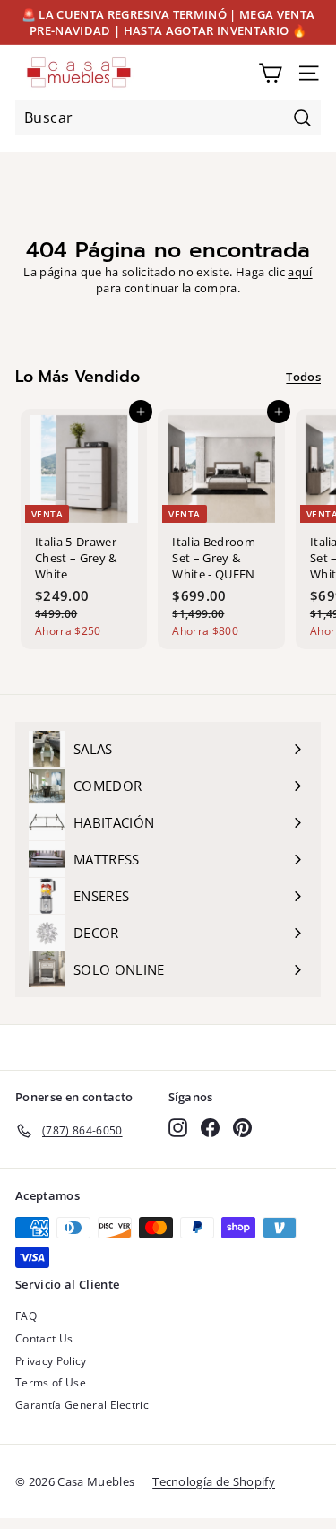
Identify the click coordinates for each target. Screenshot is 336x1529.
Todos (303, 377)
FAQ (26, 1316)
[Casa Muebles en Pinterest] (242, 1127)
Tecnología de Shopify (213, 1481)
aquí (300, 272)
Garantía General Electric (82, 1404)
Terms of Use (50, 1382)
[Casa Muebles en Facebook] (210, 1127)
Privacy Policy (51, 1360)
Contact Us (44, 1338)
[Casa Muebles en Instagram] (177, 1127)
